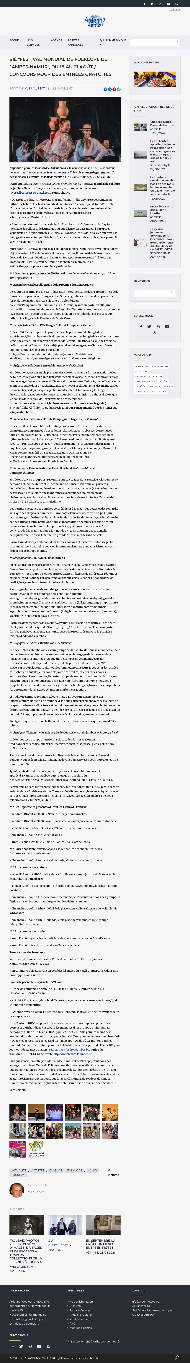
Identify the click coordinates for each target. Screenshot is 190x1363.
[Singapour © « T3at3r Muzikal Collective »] (110, 1112)
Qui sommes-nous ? (112, 42)
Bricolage (154, 386)
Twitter (119, 89)
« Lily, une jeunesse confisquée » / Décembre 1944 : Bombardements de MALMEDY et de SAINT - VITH (161, 239)
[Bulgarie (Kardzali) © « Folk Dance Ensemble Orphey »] (73, 1112)
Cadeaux (168, 386)
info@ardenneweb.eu (145, 1301)
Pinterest (114, 89)
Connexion (175, 10)
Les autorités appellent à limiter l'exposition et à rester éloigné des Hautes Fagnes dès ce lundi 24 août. (162, 151)
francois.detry (159, 165)
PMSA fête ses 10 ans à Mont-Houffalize (161, 210)
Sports (156, 391)
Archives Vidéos (80, 1310)
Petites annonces (75, 42)
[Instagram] (160, 4)
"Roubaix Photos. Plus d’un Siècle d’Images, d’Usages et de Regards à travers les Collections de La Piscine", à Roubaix (25, 1251)
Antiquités (141, 371)
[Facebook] (144, 4)
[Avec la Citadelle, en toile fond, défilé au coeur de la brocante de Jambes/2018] (73, 1131)
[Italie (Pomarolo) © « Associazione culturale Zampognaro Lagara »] (91, 1112)
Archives (75, 1306)
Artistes (37, 1170)
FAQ (72, 1323)
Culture (55, 1170)
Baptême (163, 381)
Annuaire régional (81, 1314)
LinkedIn (110, 89)
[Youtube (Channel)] (168, 4)
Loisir (92, 1170)
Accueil (15, 40)
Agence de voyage (145, 366)
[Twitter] (152, 4)
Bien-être (140, 386)
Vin (164, 391)
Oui (51, 1240)
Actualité (18, 1170)
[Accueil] (95, 27)
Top (178, 1359)
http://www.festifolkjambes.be (72, 1054)
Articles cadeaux (145, 381)
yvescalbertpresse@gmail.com (30, 192)
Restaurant (142, 391)
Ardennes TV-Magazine (148, 376)
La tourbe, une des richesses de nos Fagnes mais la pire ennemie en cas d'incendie (162, 183)
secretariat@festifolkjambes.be (69, 1049)
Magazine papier (155, 79)
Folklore (74, 1170)
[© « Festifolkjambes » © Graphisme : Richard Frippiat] (17, 1149)
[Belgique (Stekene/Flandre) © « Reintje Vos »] (17, 1131)
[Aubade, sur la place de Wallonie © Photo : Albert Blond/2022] (91, 1131)
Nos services (33, 42)
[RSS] (177, 4)
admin (91, 1252)
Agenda (56, 40)
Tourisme (18, 1175)
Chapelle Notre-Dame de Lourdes (162, 123)
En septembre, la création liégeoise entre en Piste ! (102, 1244)
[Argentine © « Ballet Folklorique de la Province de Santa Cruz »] (36, 1112)
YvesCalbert (35, 88)
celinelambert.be (88, 1358)
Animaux (163, 366)
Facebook (105, 89)
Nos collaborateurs (82, 1301)
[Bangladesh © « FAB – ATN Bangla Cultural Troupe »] (54, 1112)
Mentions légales (81, 1328)
